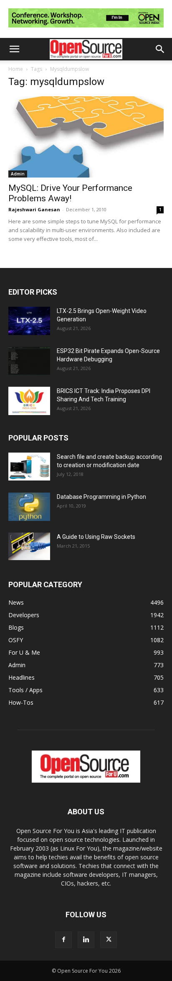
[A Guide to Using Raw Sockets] (29, 546)
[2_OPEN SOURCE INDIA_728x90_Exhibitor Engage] (86, 29)
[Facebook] (63, 939)
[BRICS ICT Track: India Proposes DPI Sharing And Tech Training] (29, 401)
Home (15, 69)
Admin (18, 174)
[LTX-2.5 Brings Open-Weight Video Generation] (29, 321)
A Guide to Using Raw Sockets (96, 536)
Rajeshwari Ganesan (34, 209)
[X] (108, 939)
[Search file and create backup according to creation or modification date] (29, 466)
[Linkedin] (86, 939)
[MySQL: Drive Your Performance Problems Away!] (86, 137)
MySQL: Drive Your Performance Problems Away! (70, 193)
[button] (14, 49)
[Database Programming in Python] (29, 507)
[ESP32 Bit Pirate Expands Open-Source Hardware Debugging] (29, 361)
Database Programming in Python (101, 496)
